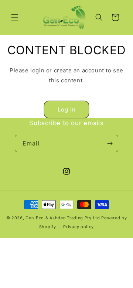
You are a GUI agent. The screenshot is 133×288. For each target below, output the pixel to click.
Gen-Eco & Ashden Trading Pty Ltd (62, 217)
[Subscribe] (110, 143)
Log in (67, 109)
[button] (15, 17)
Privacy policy (78, 226)
